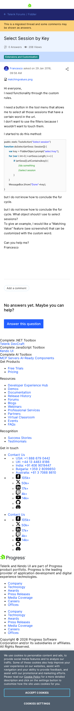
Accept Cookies (37, 692)
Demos (13, 389)
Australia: (36, 472)
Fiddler (32, 14)
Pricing (13, 372)
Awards (13, 590)
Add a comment (16, 288)
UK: (33, 462)
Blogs (12, 403)
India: (33, 465)
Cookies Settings (37, 703)
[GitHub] (18, 503)
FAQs (11, 424)
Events (13, 421)
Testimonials (17, 441)
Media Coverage (20, 598)
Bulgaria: (35, 469)
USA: (33, 458)
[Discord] (18, 508)
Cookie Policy (32, 676)
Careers (14, 601)
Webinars (15, 406)
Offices (13, 605)
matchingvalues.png (20, 79)
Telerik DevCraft (12, 344)
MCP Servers (9, 358)
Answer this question (24, 324)
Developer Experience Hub (28, 385)
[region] (37, 680)
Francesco (16, 68)
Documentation (19, 392)
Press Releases (19, 594)
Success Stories (20, 438)
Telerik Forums (16, 14)
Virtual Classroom (21, 417)
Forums (13, 399)
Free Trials (15, 368)
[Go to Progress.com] (13, 559)
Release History (19, 396)
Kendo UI (6, 351)
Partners (14, 414)
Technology (16, 587)
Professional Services (24, 410)
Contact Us (16, 455)
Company (15, 583)
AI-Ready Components (37, 358)
